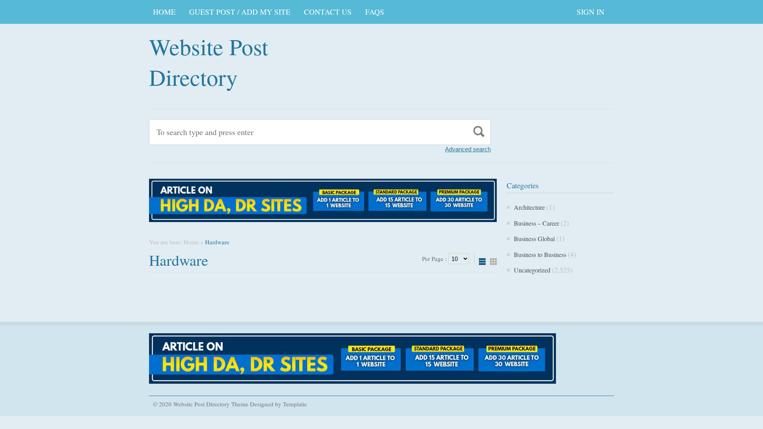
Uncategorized (532, 270)
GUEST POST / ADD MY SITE (239, 12)
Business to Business (540, 254)
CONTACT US (328, 12)
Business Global (534, 238)
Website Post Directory (208, 61)
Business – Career (536, 223)
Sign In (590, 12)
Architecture (529, 207)
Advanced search (468, 149)
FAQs (374, 12)
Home (164, 12)
